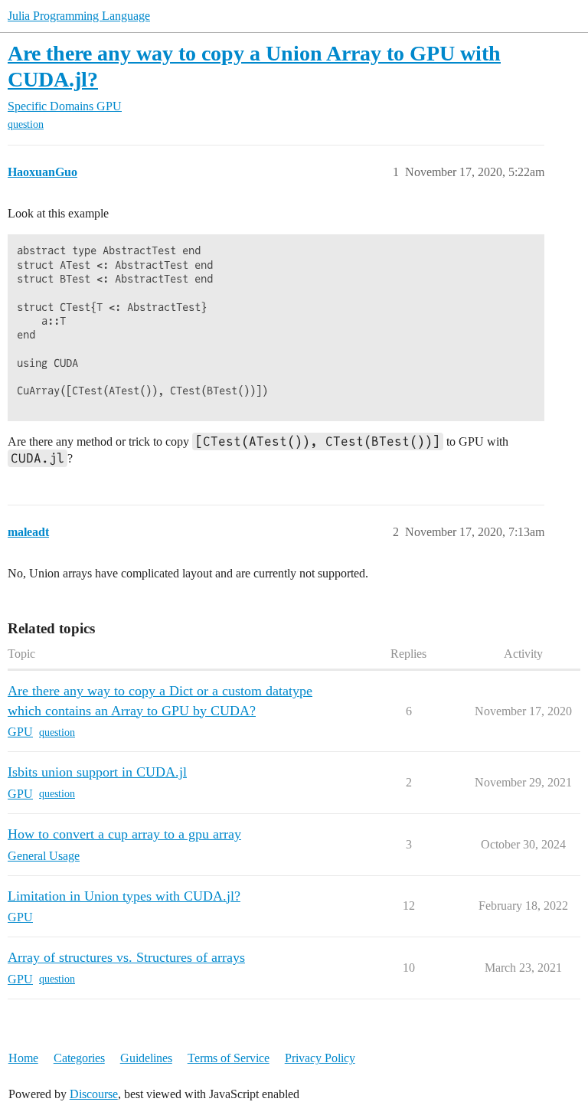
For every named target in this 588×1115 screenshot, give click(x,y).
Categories (79, 1057)
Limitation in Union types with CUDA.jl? (124, 896)
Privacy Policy (320, 1057)
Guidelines (146, 1057)
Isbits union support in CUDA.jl (97, 772)
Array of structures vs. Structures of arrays (126, 957)
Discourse (94, 1093)
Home (23, 1057)
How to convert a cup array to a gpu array (124, 834)
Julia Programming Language (79, 15)
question (26, 124)
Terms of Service (229, 1057)
